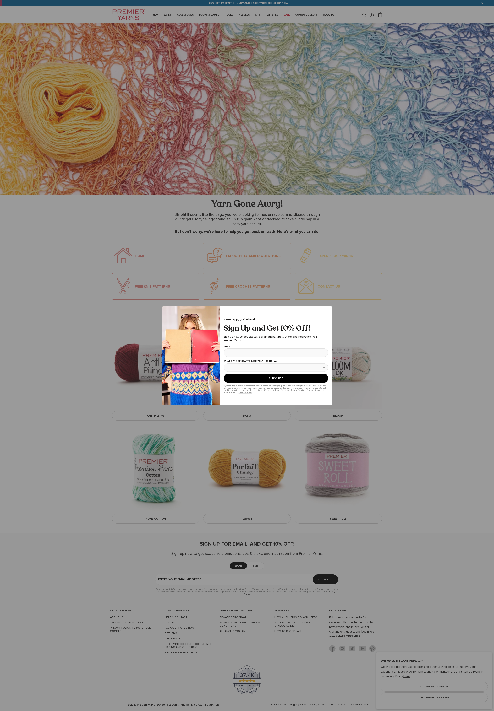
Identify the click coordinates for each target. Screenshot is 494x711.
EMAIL (226, 346)
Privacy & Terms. (245, 392)
